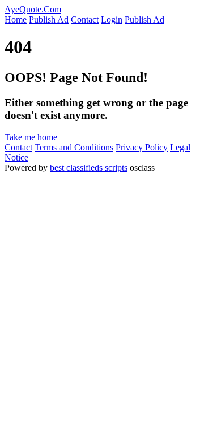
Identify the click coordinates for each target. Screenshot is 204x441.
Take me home (31, 137)
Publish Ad (49, 19)
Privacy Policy (142, 147)
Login (111, 19)
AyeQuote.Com (33, 9)
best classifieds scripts (89, 167)
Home (16, 19)
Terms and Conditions (74, 147)
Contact (85, 19)
